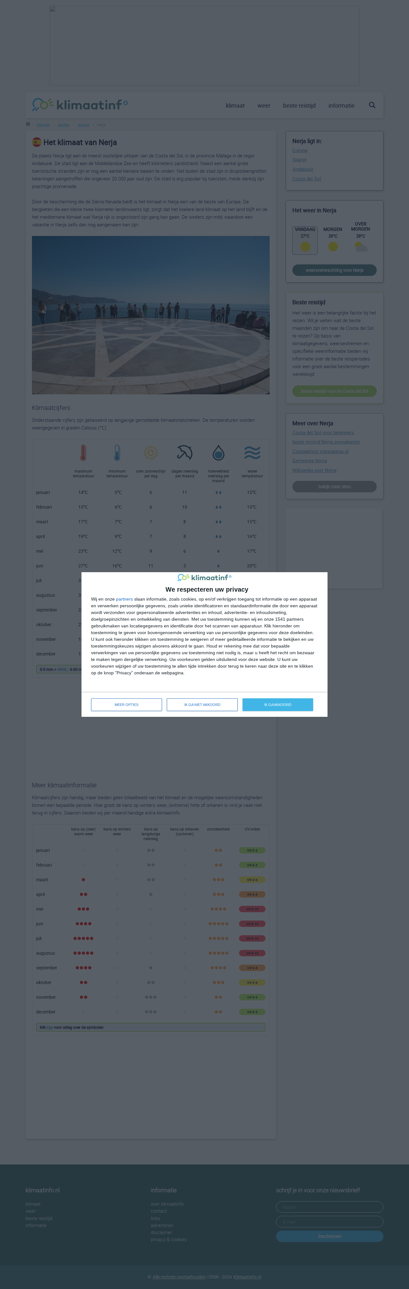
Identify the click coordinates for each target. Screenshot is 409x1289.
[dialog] (204, 644)
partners (124, 599)
